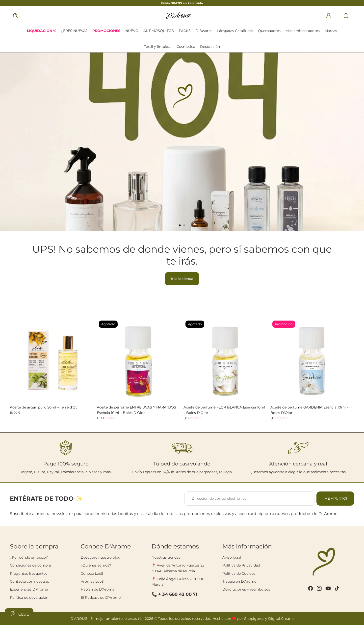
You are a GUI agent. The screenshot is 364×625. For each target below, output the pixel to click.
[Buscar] (15, 15)
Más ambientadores (303, 30)
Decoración (210, 46)
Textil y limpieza (158, 46)
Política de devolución (29, 597)
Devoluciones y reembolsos (246, 589)
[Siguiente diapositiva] (358, 141)
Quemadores (269, 30)
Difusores (204, 30)
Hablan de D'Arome (97, 589)
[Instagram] (319, 588)
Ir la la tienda (182, 278)
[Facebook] (310, 588)
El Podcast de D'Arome (101, 597)
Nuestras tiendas (166, 557)
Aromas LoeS (92, 581)
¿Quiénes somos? (96, 565)
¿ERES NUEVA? (74, 30)
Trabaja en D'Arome (239, 581)
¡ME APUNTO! (335, 498)
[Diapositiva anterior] (6, 141)
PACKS (185, 30)
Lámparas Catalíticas (235, 30)
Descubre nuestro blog (101, 557)
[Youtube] (328, 588)
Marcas (331, 30)
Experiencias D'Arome (29, 589)
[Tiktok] (337, 588)
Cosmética (186, 46)
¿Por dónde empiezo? (29, 557)
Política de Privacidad (241, 565)
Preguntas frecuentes (28, 573)
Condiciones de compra (30, 565)
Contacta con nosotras (29, 581)
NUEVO (131, 30)
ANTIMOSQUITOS (158, 30)
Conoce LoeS (92, 573)
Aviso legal (231, 557)
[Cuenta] (328, 15)
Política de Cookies (238, 573)
